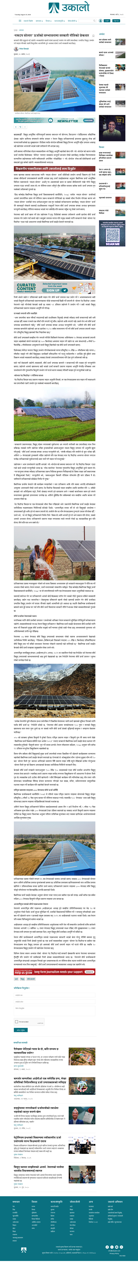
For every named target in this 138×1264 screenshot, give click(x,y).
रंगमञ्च (53, 1212)
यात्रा (71, 1234)
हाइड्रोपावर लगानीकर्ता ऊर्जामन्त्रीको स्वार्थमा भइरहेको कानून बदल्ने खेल (36, 1110)
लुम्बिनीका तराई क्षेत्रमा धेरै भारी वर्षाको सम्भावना (105, 104)
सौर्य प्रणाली (31, 979)
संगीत (52, 1219)
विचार (48, 21)
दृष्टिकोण (34, 1212)
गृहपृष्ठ (15, 30)
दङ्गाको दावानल (105, 198)
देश (14, 1206)
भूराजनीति (15, 1216)
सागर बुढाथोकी (19, 1066)
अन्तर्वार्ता (34, 1225)
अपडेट (102, 34)
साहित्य (53, 1231)
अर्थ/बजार (16, 1222)
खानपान (72, 1212)
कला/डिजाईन (54, 1206)
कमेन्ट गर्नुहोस (21, 1030)
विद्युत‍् (22, 979)
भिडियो (91, 1219)
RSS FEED (122, 1256)
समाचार (39, 21)
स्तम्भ (33, 1206)
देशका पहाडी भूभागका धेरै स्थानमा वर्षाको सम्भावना (104, 89)
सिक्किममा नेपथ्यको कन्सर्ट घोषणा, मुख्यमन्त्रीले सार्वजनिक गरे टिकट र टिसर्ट (106, 71)
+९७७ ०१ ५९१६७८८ (89, 1253)
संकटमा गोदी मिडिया (104, 212)
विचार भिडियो (36, 1219)
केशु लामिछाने (18, 1095)
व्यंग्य (33, 1228)
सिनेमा (52, 1216)
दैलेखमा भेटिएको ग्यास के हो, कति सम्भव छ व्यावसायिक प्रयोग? (36, 1051)
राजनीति (15, 1212)
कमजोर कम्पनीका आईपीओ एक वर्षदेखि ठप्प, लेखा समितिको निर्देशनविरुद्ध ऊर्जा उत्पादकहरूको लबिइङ (40, 1081)
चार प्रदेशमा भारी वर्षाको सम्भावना (105, 41)
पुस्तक (52, 1209)
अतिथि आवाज (36, 1222)
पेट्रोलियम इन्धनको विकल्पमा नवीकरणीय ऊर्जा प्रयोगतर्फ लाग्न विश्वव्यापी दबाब (37, 1140)
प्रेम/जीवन (72, 1225)
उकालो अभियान (115, 1202)
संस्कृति (53, 1228)
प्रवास (14, 1219)
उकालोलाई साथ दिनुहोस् (115, 1212)
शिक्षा (14, 1231)
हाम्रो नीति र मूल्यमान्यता (115, 1222)
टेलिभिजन (53, 1222)
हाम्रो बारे (110, 1206)
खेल (14, 1228)
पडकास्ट (91, 1206)
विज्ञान (14, 1225)
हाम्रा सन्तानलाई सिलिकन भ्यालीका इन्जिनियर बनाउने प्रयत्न (106, 157)
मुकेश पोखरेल (18, 1154)
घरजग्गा (72, 1231)
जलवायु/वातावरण (18, 1237)
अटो (71, 1206)
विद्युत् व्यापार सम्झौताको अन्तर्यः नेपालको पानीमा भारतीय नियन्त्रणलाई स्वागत (39, 1169)
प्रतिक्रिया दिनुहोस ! (22, 988)
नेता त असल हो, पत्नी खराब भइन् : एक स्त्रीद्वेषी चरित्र (105, 172)
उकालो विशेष (28, 21)
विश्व (14, 1209)
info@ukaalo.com (114, 1251)
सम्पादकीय (35, 1216)
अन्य (91, 1202)
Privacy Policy (114, 1254)
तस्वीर (90, 1209)
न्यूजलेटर (91, 1216)
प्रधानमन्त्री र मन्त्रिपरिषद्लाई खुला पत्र (104, 186)
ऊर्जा (16, 979)
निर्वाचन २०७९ (93, 1222)
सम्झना (15, 1241)
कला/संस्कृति (59, 21)
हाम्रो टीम (110, 1209)
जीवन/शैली (72, 21)
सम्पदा (52, 1225)
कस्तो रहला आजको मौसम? (106, 54)
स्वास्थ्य (15, 1234)
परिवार (72, 1228)
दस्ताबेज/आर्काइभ (94, 1212)
